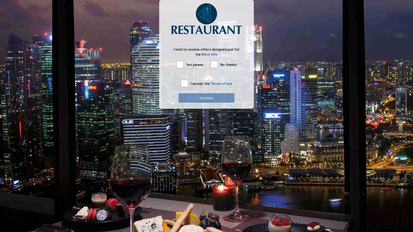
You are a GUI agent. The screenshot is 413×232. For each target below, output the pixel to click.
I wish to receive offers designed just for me (206, 51)
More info (209, 54)
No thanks (228, 65)
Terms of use (221, 84)
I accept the (211, 84)
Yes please (194, 65)
